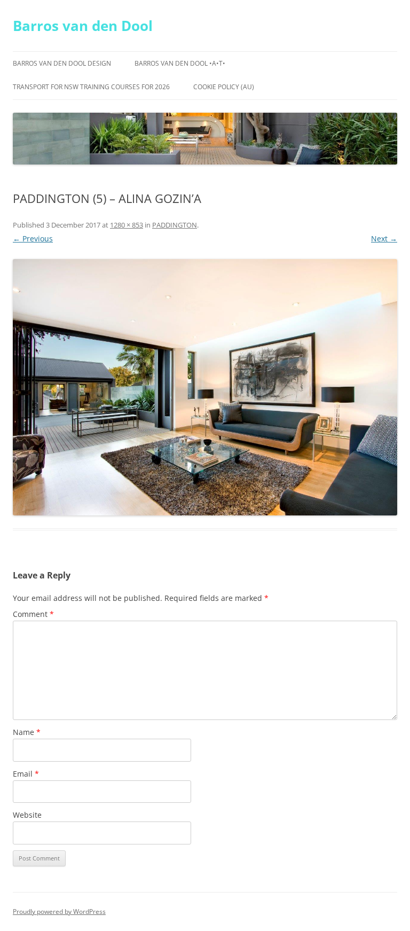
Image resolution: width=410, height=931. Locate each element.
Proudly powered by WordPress (59, 911)
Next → (384, 238)
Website (27, 815)
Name (27, 732)
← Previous (33, 238)
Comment (33, 614)
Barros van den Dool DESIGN (62, 63)
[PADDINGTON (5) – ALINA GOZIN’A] (205, 387)
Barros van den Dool (83, 25)
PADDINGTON (174, 225)
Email (26, 774)
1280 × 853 (126, 225)
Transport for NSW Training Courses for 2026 (91, 86)
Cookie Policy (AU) (223, 86)
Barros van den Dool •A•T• (180, 63)
